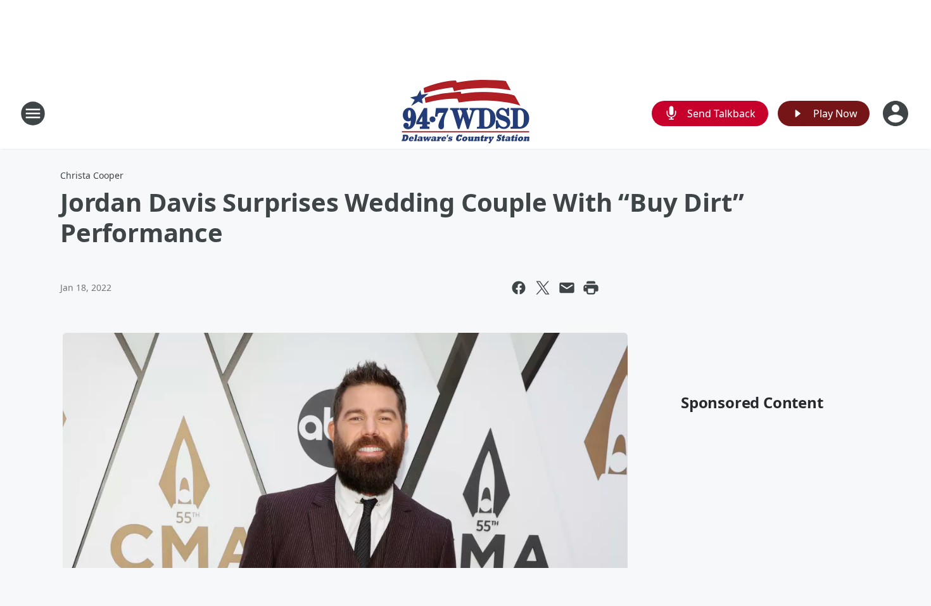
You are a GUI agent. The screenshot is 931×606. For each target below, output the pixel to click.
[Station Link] (465, 113)
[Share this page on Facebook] (519, 288)
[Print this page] (591, 288)
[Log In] (897, 113)
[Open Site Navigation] (33, 113)
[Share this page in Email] (567, 288)
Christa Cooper (92, 175)
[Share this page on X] (543, 288)
